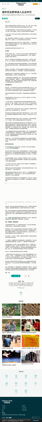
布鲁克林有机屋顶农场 (9, 172)
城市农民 (26, 108)
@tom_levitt (22, 287)
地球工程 (3, 363)
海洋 (35, 378)
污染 (26, 385)
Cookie (16, 420)
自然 (26, 377)
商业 (6, 385)
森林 (26, 392)
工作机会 (3, 407)
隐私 (12, 420)
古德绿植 (23, 177)
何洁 (25, 73)
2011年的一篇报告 (26, 261)
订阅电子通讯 (24, 410)
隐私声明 (23, 405)
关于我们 (3, 405)
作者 (3, 412)
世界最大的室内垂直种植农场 (14, 217)
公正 (16, 392)
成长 (24, 103)
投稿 (3, 410)
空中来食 (16, 229)
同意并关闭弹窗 (35, 420)
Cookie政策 (24, 407)
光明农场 (14, 206)
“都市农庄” (20, 158)
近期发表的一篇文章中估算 (14, 146)
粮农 (16, 385)
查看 (24, 414)
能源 (16, 377)
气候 (6, 377)
